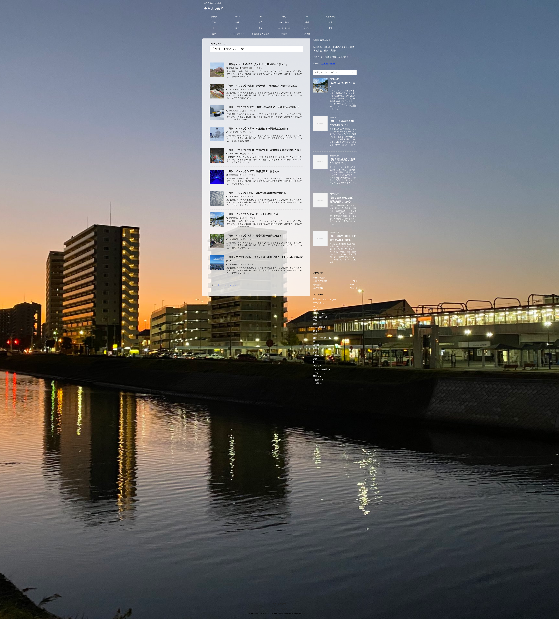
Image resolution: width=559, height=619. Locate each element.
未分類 (307, 34)
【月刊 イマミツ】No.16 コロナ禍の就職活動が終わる (256, 192)
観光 (260, 22)
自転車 (237, 16)
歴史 (237, 28)
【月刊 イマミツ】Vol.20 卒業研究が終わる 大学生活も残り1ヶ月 (263, 107)
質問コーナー (319, 345)
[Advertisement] (335, 437)
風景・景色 (330, 16)
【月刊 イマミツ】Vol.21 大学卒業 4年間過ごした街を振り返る (261, 85)
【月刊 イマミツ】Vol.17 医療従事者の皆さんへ (252, 171)
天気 (214, 22)
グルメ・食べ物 (284, 28)
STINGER (305, 613)
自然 (284, 16)
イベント (307, 28)
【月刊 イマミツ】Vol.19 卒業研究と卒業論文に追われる (257, 128)
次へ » (233, 285)
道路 (330, 22)
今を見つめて (214, 8)
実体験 (214, 16)
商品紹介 (317, 303)
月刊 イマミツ (237, 34)
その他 (284, 34)
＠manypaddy (328, 63)
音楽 (214, 34)
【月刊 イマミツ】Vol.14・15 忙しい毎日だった (252, 214)
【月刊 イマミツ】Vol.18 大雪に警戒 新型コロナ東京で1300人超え (263, 150)
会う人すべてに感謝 (279, 609)
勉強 (237, 22)
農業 (260, 28)
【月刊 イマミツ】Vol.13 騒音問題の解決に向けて (254, 235)
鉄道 (307, 22)
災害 (330, 28)
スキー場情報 (284, 22)
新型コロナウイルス (260, 34)
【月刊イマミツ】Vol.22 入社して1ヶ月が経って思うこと (257, 64)
